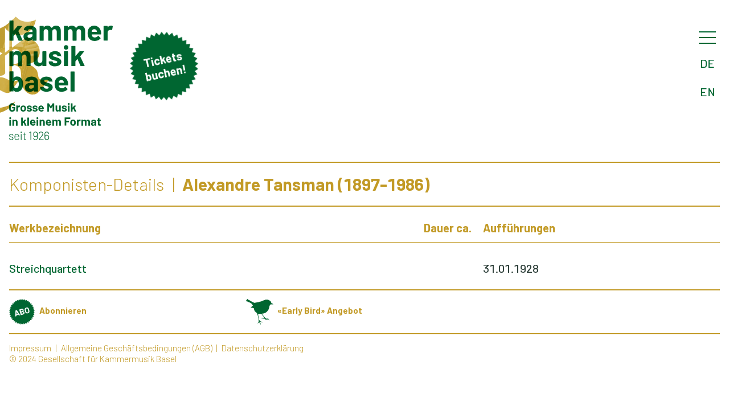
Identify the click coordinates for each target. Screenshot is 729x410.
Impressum (30, 348)
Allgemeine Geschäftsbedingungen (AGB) (136, 348)
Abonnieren (63, 310)
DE (707, 63)
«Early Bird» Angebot (319, 310)
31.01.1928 (511, 268)
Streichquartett (48, 268)
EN (707, 92)
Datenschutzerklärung (263, 348)
